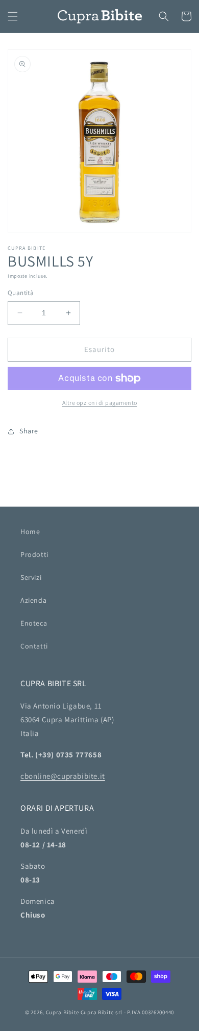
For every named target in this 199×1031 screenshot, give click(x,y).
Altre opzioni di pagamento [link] (99, 402)
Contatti (34, 646)
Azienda (33, 600)
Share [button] (28, 430)
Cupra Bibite (62, 1012)
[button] (13, 16)
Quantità (21, 292)
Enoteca (33, 623)
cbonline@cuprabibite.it (62, 776)
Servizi (30, 577)
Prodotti (34, 554)
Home (30, 531)
